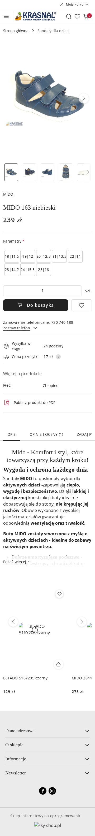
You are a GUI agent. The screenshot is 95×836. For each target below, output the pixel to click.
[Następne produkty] (82, 621)
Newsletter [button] (15, 772)
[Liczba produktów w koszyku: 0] (86, 16)
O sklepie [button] (14, 744)
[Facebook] (42, 791)
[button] (83, 98)
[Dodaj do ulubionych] (81, 305)
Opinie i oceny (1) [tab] (46, 434)
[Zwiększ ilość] (78, 291)
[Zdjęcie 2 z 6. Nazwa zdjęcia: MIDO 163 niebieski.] (29, 172)
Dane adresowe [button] (20, 730)
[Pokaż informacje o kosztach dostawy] (58, 357)
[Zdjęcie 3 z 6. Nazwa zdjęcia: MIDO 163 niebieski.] (48, 172)
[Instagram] (52, 791)
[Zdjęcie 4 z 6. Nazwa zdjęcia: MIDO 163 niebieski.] (66, 172)
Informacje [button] (15, 758)
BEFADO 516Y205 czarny (25, 677)
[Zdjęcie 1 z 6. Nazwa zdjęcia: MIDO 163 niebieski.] (11, 172)
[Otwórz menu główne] (6, 16)
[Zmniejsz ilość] (7, 291)
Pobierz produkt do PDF (34, 402)
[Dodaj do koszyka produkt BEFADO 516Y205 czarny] (58, 664)
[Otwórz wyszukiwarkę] (69, 16)
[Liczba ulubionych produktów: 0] (77, 16)
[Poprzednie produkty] (13, 621)
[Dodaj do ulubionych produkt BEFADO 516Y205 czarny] (59, 594)
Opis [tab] (11, 434)
